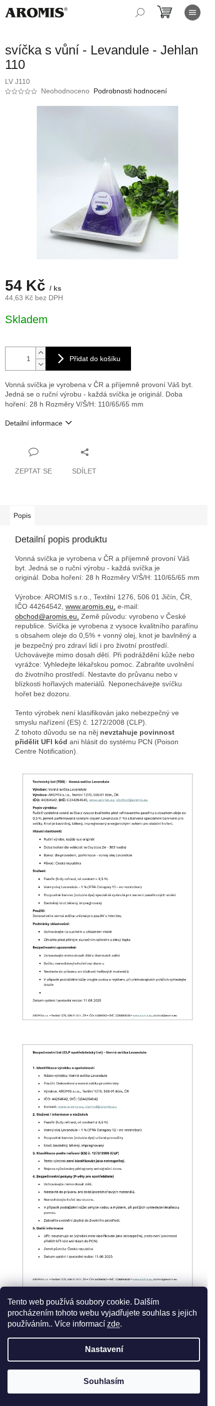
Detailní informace (33, 423)
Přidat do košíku (95, 359)
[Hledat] (140, 12)
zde (113, 1324)
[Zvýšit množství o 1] (41, 353)
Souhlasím (104, 1381)
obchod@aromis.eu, (47, 616)
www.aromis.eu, (91, 606)
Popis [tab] (22, 515)
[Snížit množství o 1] (41, 364)
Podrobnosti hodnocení (130, 91)
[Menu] (192, 12)
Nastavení (104, 1349)
